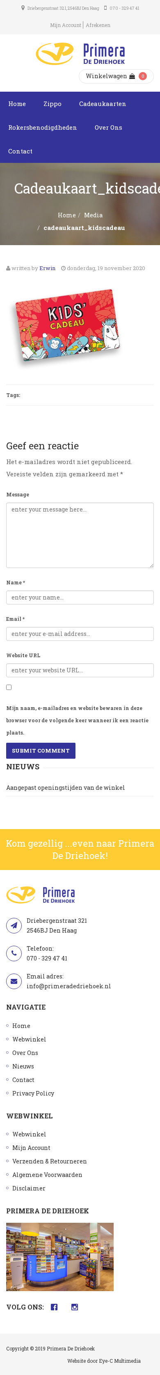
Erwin (47, 268)
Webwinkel (29, 1039)
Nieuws (23, 1066)
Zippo (52, 103)
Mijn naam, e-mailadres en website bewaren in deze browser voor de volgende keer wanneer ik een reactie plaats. (77, 720)
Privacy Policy (33, 1093)
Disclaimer (29, 1188)
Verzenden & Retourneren (49, 1161)
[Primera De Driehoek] (80, 54)
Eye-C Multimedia (120, 1360)
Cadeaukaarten (102, 103)
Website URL (23, 655)
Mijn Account (65, 25)
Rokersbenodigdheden (42, 127)
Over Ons (108, 127)
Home (17, 103)
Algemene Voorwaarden (47, 1175)
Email (15, 618)
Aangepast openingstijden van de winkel (65, 787)
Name (15, 582)
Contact (20, 151)
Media (93, 215)
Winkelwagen (106, 76)
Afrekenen (98, 25)
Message (17, 494)
